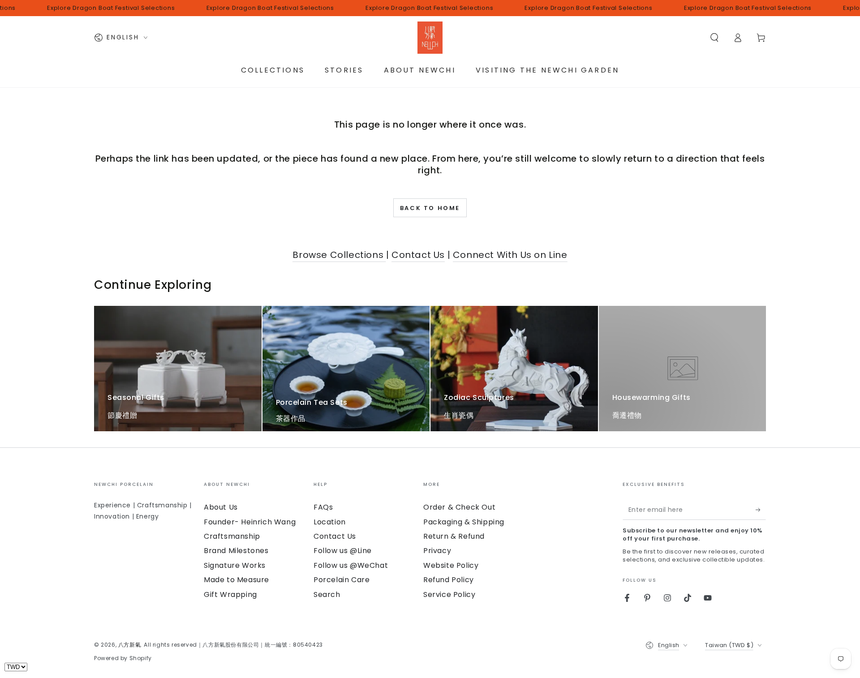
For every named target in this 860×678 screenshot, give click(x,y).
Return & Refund (454, 536)
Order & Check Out (459, 507)
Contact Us (418, 255)
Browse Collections (339, 255)
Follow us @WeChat (351, 565)
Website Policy (450, 565)
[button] (714, 37)
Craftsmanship (232, 536)
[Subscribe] (761, 509)
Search (327, 594)
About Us (221, 507)
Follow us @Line (343, 550)
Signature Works (235, 565)
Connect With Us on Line (510, 255)
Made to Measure (236, 580)
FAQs (323, 507)
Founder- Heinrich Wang (250, 522)
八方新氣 (129, 644)
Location (330, 522)
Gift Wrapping (230, 594)
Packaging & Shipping (463, 522)
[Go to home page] (430, 37)
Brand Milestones (236, 550)
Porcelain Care (342, 580)
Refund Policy (448, 580)
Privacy (437, 550)
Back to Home (430, 208)
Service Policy (449, 594)
